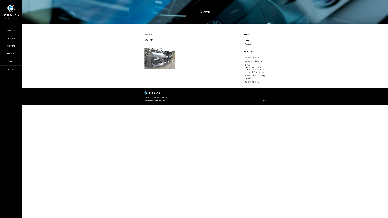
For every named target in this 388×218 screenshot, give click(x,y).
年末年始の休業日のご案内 (254, 61)
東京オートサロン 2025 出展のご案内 (255, 77)
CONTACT (11, 69)
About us (11, 30)
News (11, 61)
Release (248, 44)
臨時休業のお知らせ (252, 82)
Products (11, 38)
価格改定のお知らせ (252, 58)
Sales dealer (11, 54)
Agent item (11, 46)
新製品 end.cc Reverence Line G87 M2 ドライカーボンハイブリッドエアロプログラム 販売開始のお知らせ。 (255, 68)
